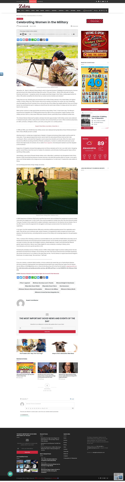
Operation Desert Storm (50, 286)
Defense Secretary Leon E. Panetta (43, 283)
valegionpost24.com (71, 266)
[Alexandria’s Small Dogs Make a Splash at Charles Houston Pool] (20, 466)
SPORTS (33, 10)
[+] (47, 408)
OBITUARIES (73, 10)
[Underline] (31, 408)
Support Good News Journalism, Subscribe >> (47, 126)
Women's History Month (68, 289)
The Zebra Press (40, 478)
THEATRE (42, 10)
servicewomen (64, 286)
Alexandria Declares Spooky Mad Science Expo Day (25, 375)
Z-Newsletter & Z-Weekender (70, 458)
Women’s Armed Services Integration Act (47, 292)
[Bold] (27, 408)
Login (72, 398)
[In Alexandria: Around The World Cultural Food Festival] (34, 470)
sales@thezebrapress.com (93, 447)
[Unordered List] (37, 408)
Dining (37, 10)
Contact (47, 10)
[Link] (43, 408)
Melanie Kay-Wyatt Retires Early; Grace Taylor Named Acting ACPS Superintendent (68, 376)
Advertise (61, 10)
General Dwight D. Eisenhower (65, 283)
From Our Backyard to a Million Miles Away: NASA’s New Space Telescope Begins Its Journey (51, 448)
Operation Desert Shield (32, 286)
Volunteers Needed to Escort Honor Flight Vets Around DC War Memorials (39, 273)
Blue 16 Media (54, 478)
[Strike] (33, 408)
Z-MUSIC (66, 456)
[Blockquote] (39, 408)
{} (44, 408)
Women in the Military (52, 289)
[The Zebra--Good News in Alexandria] (24, 6)
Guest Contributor (23, 26)
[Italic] (29, 408)
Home (18, 10)
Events (27, 10)
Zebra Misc (23, 15)
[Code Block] (41, 408)
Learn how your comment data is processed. (48, 411)
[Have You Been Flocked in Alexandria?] (27, 470)
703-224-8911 (100, 446)
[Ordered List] (35, 408)
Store (65, 447)
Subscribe (54, 10)
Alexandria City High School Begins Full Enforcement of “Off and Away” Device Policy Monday (50, 439)
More (67, 10)
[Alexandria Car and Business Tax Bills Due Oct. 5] (27, 462)
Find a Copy (95, 21)
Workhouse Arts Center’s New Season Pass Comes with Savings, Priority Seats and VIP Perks (47, 376)
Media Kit (66, 453)
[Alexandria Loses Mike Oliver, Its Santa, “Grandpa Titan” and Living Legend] (34, 466)
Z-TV (22, 10)
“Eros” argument (48, 142)
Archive (78, 10)
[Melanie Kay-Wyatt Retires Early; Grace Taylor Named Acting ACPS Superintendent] (68, 367)
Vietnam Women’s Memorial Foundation (30, 289)
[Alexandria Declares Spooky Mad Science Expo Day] (26, 367)
